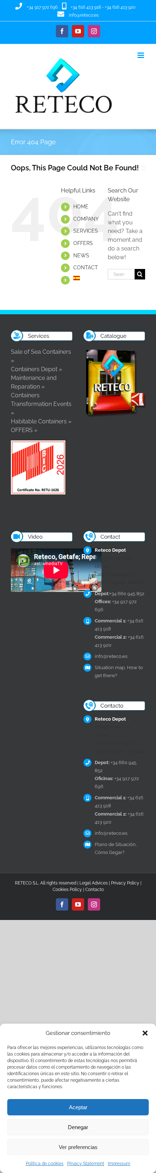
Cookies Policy (67, 889)
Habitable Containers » (41, 421)
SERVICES (85, 231)
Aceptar (78, 1107)
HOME (81, 207)
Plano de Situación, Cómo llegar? (116, 848)
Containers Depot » (36, 369)
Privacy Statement (85, 1163)
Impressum (119, 1163)
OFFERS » (24, 430)
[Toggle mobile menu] (141, 55)
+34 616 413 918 (86, 7)
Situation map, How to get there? (119, 671)
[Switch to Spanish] (85, 278)
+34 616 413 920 (120, 7)
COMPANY (86, 219)
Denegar (78, 1127)
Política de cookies (44, 1163)
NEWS (81, 255)
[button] (145, 1033)
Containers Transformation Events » (41, 404)
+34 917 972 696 (42, 7)
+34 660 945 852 (119, 593)
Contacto (94, 889)
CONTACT (85, 267)
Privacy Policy (125, 883)
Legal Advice (92, 883)
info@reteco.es (84, 15)
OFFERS (83, 243)
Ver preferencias (78, 1147)
